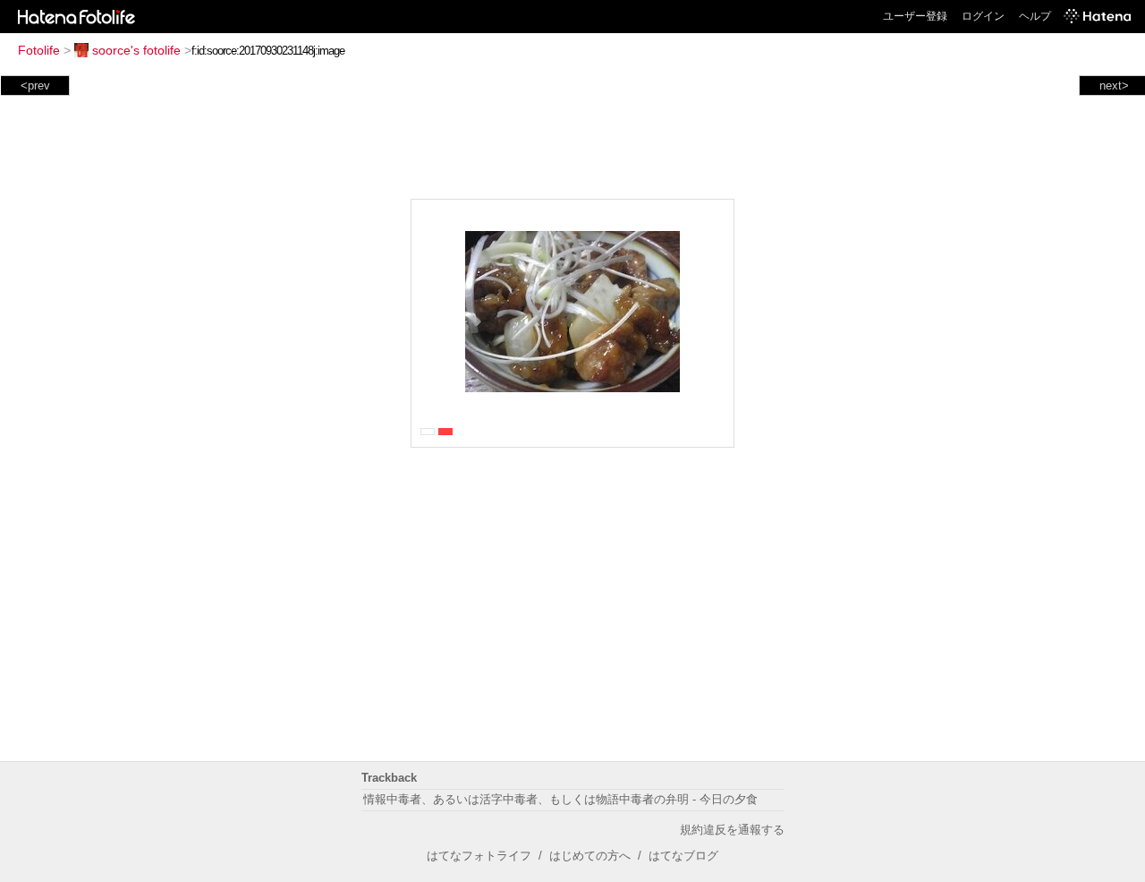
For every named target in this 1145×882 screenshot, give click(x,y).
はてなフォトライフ (479, 855)
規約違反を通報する (732, 829)
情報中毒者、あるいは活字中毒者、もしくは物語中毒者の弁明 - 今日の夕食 (560, 799)
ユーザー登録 (915, 16)
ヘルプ (1035, 16)
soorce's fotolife (136, 50)
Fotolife (39, 50)
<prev (35, 85)
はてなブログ (683, 855)
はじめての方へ (590, 855)
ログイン (983, 16)
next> (1114, 85)
